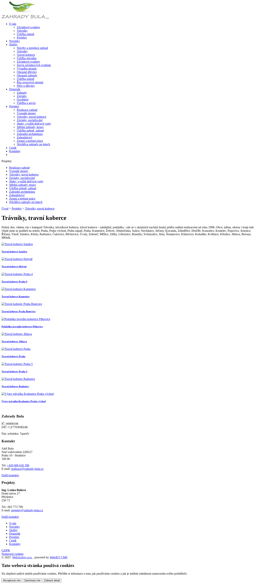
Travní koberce (26, 54)
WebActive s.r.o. (22, 557)
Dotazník (14, 533)
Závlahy (22, 96)
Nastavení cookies (13, 554)
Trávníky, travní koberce (31, 116)
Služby (13, 530)
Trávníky (22, 30)
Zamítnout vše (32, 580)
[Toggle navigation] (47, 18)
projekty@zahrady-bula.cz (27, 510)
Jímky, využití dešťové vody (34, 123)
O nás (12, 523)
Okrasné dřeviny (27, 72)
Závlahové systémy (28, 27)
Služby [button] (13, 44)
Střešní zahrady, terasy (30, 127)
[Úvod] (23, 17)
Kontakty (14, 151)
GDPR (6, 550)
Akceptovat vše (11, 580)
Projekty (22, 37)
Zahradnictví (24, 137)
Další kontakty (10, 475)
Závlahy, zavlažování (29, 120)
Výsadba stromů (26, 68)
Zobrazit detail (52, 580)
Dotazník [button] (14, 89)
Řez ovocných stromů (30, 82)
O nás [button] (12, 23)
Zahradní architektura (30, 134)
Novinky (14, 41)
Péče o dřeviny (26, 85)
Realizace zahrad (27, 109)
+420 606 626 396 (18, 465)
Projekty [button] (14, 106)
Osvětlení (22, 99)
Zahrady (22, 92)
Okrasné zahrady (27, 75)
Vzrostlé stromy (26, 113)
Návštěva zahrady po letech (33, 144)
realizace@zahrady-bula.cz (27, 468)
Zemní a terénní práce (30, 140)
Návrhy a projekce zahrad (32, 48)
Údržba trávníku (26, 58)
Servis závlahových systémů (34, 65)
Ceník (12, 147)
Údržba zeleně (25, 34)
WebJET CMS (58, 557)
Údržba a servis (26, 103)
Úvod (5, 208)
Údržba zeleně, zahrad (30, 130)
